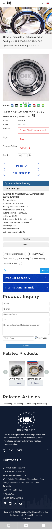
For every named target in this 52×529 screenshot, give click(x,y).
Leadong (38, 515)
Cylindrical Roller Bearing (17, 183)
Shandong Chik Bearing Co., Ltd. (14, 404)
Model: (5, 120)
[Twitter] (15, 504)
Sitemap (26, 518)
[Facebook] (5, 504)
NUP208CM (9, 259)
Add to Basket (20, 173)
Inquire (19, 166)
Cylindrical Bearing (12, 263)
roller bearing (39, 259)
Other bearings (12, 188)
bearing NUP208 (36, 254)
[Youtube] (21, 504)
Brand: (5, 124)
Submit (26, 346)
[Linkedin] (10, 504)
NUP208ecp (24, 259)
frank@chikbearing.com (15, 475)
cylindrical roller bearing (14, 254)
